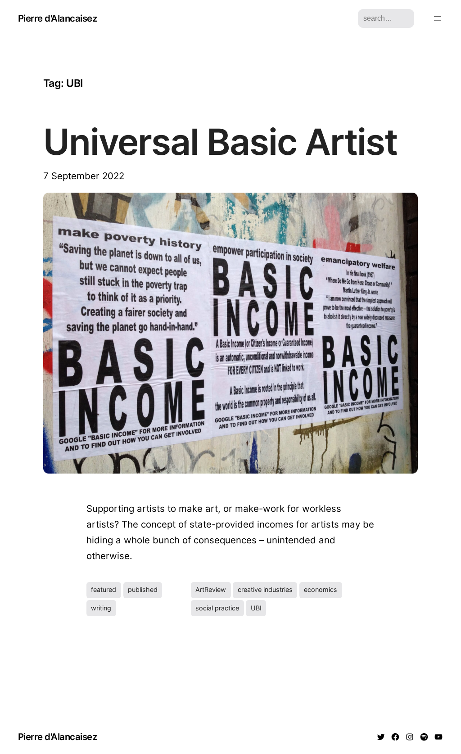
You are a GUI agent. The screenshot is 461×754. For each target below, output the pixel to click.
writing (101, 608)
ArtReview (210, 589)
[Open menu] (437, 18)
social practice (217, 608)
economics (320, 589)
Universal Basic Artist (220, 142)
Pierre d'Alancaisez (57, 18)
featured (103, 589)
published (143, 589)
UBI (256, 608)
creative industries (265, 589)
